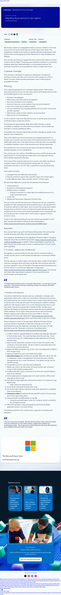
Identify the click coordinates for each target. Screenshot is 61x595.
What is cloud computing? (36, 585)
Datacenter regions (31, 579)
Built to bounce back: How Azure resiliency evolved (30, 505)
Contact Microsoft (20, 592)
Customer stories (55, 579)
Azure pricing (7, 580)
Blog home (8, 10)
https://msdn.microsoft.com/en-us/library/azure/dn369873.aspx (25, 224)
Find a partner (30, 583)
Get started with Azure (12, 579)
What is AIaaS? (18, 586)
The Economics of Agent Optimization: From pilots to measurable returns (14, 503)
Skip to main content (5, 0)
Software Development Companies (8, 583)
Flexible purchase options (25, 580)
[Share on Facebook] (12, 34)
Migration (24, 41)
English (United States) (5, 588)
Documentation (37, 583)
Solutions (52, 580)
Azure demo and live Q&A (30, 582)
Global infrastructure (22, 579)
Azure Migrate (43, 41)
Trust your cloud (40, 579)
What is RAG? (42, 586)
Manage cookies (31, 592)
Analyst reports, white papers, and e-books (16, 585)
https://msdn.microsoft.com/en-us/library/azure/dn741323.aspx (25, 330)
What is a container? (34, 586)
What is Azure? (3, 579)
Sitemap (14, 592)
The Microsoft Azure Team (12, 20)
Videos (27, 585)
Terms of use (39, 592)
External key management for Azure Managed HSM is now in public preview (46, 503)
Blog (42, 583)
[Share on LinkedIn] (17, 34)
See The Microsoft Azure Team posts (10, 459)
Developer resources (47, 583)
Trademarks (44, 592)
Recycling (55, 592)
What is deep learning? (9, 586)
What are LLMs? (25, 586)
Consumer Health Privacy (6, 592)
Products (2, 580)
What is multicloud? (46, 585)
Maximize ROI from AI (44, 580)
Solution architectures (14, 582)
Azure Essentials (47, 579)
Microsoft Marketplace (21, 583)
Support (21, 582)
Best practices (33, 41)
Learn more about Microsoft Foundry (30, 559)
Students (55, 583)
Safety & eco (50, 592)
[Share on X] (14, 34)
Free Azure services (15, 580)
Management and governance (12, 41)
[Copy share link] (9, 34)
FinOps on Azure (35, 580)
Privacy (26, 592)
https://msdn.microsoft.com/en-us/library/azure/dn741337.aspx (25, 270)
